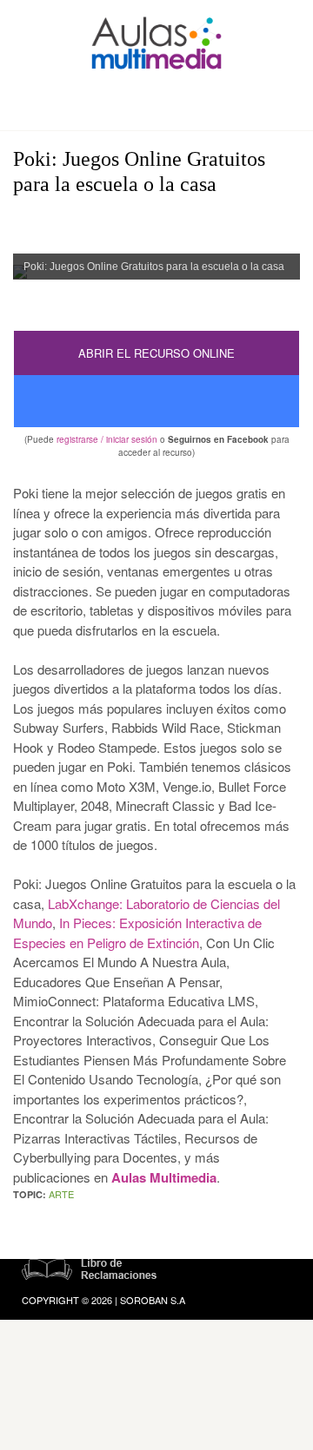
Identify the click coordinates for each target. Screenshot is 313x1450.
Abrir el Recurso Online (156, 353)
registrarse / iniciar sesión (107, 439)
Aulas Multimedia (163, 1177)
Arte (61, 1194)
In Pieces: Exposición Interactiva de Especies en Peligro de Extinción (137, 932)
